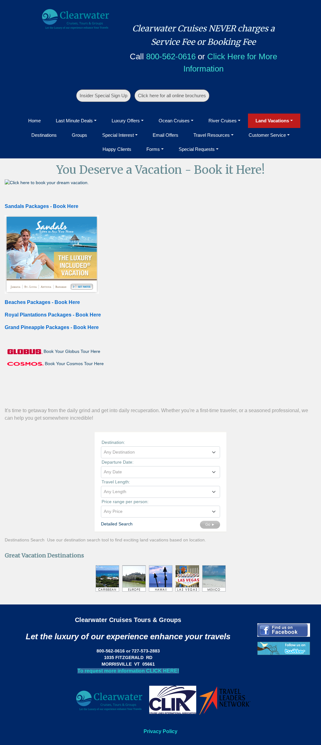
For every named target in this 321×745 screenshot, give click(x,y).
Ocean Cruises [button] (174, 120)
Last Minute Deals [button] (74, 120)
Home (34, 120)
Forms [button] (153, 149)
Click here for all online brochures (172, 95)
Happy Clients (117, 149)
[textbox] (160, 452)
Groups (79, 135)
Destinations (44, 135)
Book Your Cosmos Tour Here (74, 363)
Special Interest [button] (118, 135)
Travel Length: (116, 481)
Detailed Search (117, 523)
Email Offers (165, 135)
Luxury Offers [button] (126, 120)
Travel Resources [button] (211, 135)
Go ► (210, 524)
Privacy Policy (160, 731)
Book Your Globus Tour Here (72, 351)
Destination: (113, 442)
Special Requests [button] (197, 149)
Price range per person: (125, 501)
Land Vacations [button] (272, 120)
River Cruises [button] (222, 120)
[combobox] (160, 452)
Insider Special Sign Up (103, 95)
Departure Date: (118, 462)
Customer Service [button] (267, 135)
